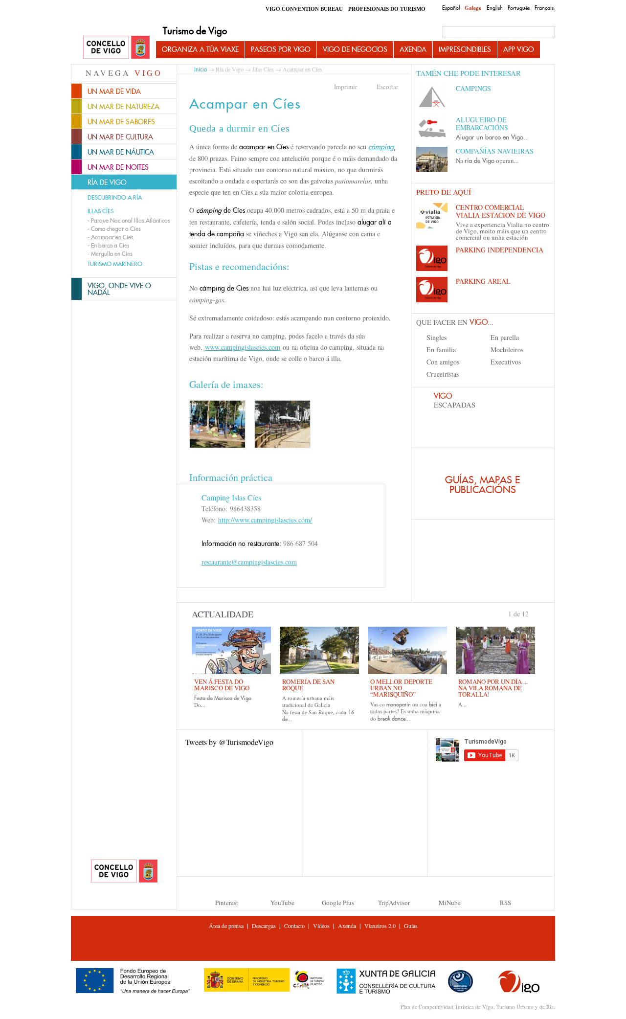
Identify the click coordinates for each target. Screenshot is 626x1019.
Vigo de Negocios (355, 49)
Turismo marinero (115, 264)
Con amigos (442, 361)
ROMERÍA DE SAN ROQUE (308, 684)
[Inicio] (116, 48)
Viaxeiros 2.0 (380, 925)
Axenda (413, 49)
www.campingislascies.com (242, 347)
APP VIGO (518, 49)
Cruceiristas (442, 374)
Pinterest (226, 902)
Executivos (506, 361)
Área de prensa (226, 925)
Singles (436, 337)
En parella (505, 337)
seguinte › (533, 613)
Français (544, 7)
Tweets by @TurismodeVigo (229, 742)
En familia (441, 349)
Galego (473, 8)
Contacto (294, 925)
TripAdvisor (394, 902)
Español (451, 7)
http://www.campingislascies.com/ (265, 519)
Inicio (200, 69)
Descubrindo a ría (115, 198)
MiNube (450, 902)
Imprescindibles (465, 49)
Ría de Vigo (230, 69)
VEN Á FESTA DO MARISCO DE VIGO (221, 684)
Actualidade (222, 614)
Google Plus (338, 902)
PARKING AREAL (483, 281)
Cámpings (473, 88)
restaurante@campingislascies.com (249, 561)
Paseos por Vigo (281, 49)
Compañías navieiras (495, 151)
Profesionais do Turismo (386, 9)
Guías (411, 925)
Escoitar (387, 87)
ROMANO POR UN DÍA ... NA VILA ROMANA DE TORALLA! (493, 688)
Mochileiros (507, 349)
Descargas (264, 925)
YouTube (282, 902)
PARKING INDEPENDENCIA (499, 249)
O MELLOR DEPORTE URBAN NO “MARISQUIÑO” (401, 688)
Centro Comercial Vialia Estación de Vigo (500, 211)
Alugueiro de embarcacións (482, 123)
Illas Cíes (100, 211)
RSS (505, 902)
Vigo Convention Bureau (304, 9)
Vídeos (321, 925)
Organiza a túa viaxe (200, 49)
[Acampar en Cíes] (217, 424)
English (495, 7)
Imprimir (345, 87)
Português (519, 7)
